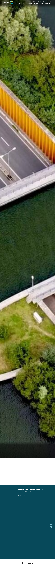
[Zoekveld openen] (50, 1)
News (34, 1)
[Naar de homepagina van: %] (8, 2)
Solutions (24, 3)
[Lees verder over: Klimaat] (27, 530)
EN (49, 3)
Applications (30, 3)
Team (41, 1)
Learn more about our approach (14, 478)
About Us (46, 3)
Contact (44, 1)
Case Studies (36, 3)
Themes (20, 3)
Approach (41, 3)
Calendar (37, 1)
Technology (30, 1)
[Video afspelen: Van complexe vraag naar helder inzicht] (40, 475)
